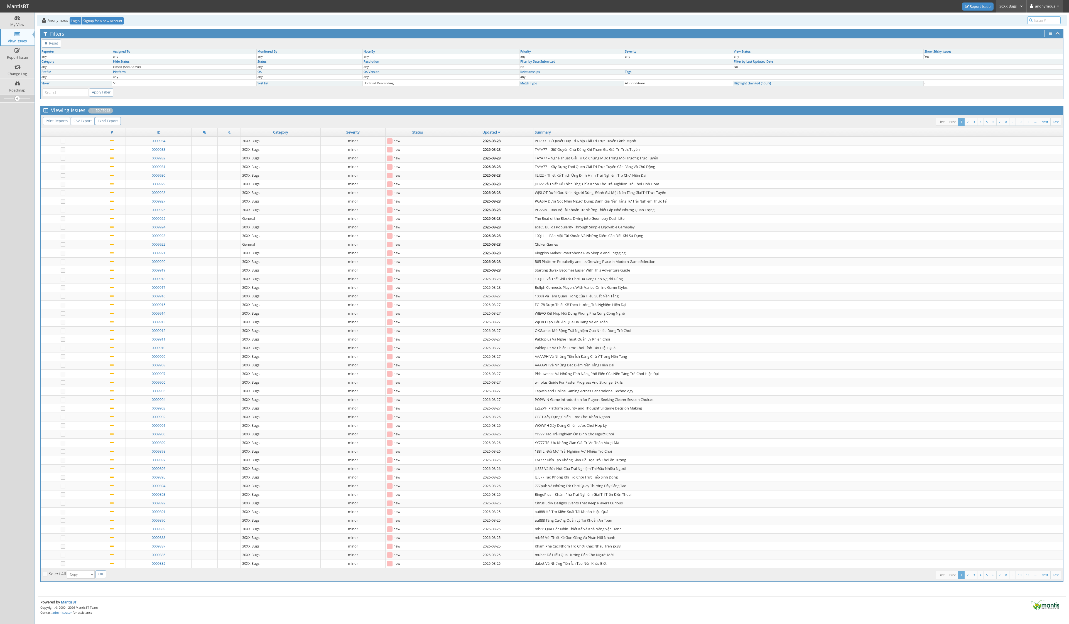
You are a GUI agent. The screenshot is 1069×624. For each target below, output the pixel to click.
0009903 (158, 408)
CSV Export (82, 120)
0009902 (158, 416)
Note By (369, 51)
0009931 (158, 166)
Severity (630, 51)
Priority (525, 51)
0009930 (158, 175)
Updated (489, 132)
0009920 (158, 261)
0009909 (158, 356)
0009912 (158, 330)
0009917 (158, 287)
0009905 (158, 390)
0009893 (158, 494)
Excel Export (108, 120)
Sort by (263, 83)
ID (158, 132)
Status (262, 61)
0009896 (158, 468)
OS (260, 72)
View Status (742, 51)
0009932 (158, 158)
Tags (628, 72)
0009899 (158, 442)
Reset (53, 43)
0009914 (158, 313)
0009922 (158, 244)
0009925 (158, 218)
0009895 (158, 477)
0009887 (158, 546)
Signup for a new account (102, 20)
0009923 (158, 235)
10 (1019, 122)
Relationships (530, 72)
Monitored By (267, 51)
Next (1044, 122)
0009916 (158, 296)
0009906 (158, 382)
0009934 (158, 140)
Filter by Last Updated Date (753, 61)
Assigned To (121, 51)
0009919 (158, 270)
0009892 (158, 502)
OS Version (371, 72)
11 (1027, 122)
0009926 (158, 209)
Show (45, 83)
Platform (119, 72)
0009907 (158, 373)
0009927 (158, 201)
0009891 (158, 511)
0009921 (158, 252)
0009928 (158, 192)
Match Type (528, 83)
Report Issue (979, 6)
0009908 (158, 365)
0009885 (158, 563)
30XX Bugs (1008, 6)
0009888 (158, 537)
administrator (62, 612)
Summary (543, 132)
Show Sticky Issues (938, 51)
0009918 (158, 278)
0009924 (158, 227)
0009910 (158, 347)
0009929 (158, 183)
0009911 (158, 339)
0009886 (158, 554)
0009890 (158, 520)
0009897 (158, 459)
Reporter (47, 51)
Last (1056, 122)
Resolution (371, 61)
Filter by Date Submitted (537, 61)
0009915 (158, 304)
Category (47, 61)
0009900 (158, 433)
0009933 (158, 149)
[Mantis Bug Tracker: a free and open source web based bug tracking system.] (1045, 604)
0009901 (158, 425)
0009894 (158, 485)
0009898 (158, 451)
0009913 (158, 321)
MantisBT (69, 602)
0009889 (158, 528)
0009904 (158, 399)
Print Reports (57, 120)
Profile (46, 72)
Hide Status (121, 61)
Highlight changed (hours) (752, 83)
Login (75, 20)
